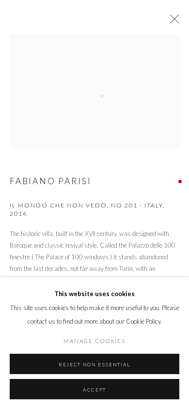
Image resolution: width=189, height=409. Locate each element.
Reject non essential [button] (94, 364)
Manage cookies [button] (94, 341)
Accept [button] (94, 390)
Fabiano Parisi (50, 181)
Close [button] (172, 22)
